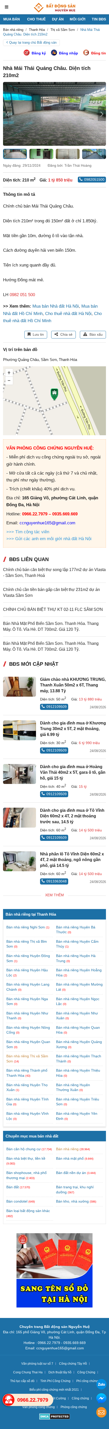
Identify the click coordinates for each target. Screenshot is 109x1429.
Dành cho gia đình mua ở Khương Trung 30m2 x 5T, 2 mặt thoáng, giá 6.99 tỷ (73, 729)
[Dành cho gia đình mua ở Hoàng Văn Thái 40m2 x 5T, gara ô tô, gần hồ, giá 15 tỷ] (19, 774)
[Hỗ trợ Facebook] (101, 1399)
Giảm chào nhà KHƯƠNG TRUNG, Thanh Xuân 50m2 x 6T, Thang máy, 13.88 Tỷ (73, 685)
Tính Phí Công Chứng (55, 1381)
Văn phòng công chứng (38, 1407)
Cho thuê (36, 19)
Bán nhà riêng (67, 1149)
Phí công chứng (87, 1381)
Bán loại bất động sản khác (28, 1211)
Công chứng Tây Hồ (73, 1363)
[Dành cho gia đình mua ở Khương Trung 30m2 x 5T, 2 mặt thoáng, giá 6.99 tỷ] (19, 730)
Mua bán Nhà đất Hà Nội (55, 306)
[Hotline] (9, 1400)
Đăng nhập (68, 53)
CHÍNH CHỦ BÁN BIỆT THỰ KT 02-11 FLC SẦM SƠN (53, 609)
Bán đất (12, 1187)
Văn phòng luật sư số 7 (37, 1363)
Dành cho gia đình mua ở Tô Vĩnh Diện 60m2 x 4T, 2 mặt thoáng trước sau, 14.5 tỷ (72, 816)
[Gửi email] (101, 1413)
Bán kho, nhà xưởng (72, 1201)
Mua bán (11, 19)
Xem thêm (54, 895)
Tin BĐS (99, 19)
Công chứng (80, 1398)
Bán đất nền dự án (71, 1173)
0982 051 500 (22, 294)
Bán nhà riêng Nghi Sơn (26, 927)
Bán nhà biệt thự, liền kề (25, 1158)
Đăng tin (98, 53)
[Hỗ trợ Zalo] (101, 1385)
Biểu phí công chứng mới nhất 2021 (54, 1389)
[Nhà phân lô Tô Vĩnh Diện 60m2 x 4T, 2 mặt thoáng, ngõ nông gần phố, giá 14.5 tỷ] (19, 861)
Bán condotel (16, 1201)
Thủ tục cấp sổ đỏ (22, 1381)
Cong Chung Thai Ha (28, 1372)
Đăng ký (39, 53)
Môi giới (77, 19)
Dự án (58, 19)
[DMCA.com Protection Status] (54, 1417)
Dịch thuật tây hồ (59, 1372)
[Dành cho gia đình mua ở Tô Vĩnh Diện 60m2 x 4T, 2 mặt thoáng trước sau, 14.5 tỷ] (19, 818)
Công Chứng (86, 1372)
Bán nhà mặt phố (70, 1158)
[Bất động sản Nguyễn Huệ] (54, 8)
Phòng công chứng (74, 1407)
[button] (102, 114)
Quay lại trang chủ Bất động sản (33, 42)
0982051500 (94, 179)
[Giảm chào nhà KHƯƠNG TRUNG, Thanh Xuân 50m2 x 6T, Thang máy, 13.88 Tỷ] (19, 687)
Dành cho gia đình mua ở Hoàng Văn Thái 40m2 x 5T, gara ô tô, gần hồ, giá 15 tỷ (72, 772)
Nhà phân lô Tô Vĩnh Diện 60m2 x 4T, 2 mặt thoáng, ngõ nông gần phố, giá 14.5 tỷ (72, 860)
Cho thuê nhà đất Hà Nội (68, 313)
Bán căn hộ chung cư (23, 1149)
